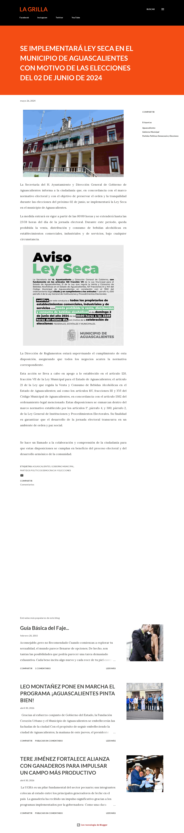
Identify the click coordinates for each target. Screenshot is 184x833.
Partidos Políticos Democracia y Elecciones (160, 136)
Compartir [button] (148, 112)
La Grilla (34, 9)
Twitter (59, 17)
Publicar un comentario (49, 740)
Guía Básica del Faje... (44, 628)
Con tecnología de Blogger (93, 825)
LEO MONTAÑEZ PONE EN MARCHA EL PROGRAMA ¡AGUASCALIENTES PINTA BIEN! (67, 693)
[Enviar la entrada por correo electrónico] (22, 476)
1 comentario (43, 668)
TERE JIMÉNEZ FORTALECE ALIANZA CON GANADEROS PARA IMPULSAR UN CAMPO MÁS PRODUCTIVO (65, 766)
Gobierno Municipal (150, 132)
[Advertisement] (68, 581)
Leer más (111, 668)
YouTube (76, 17)
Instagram (42, 17)
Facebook (24, 17)
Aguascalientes (148, 128)
